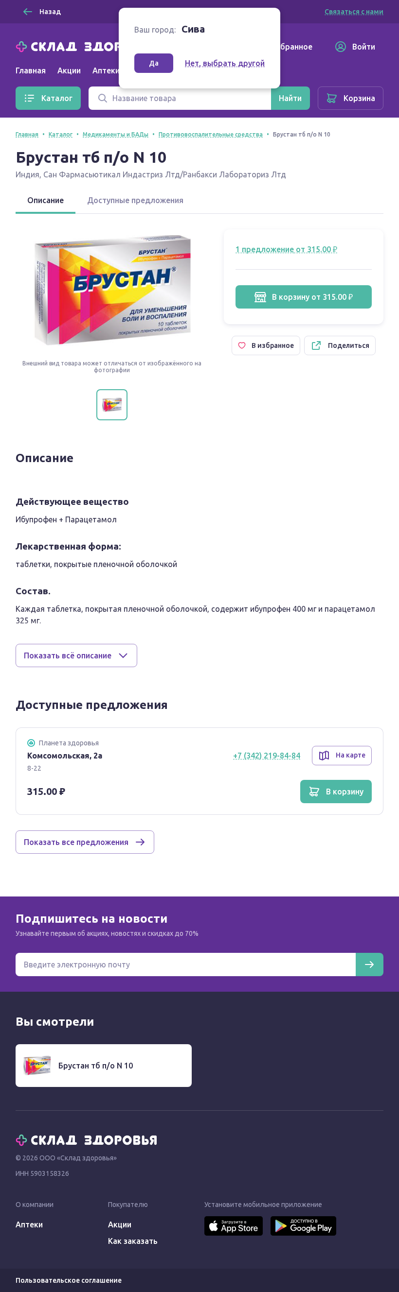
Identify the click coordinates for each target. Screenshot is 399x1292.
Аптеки (29, 1224)
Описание (45, 200)
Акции (69, 70)
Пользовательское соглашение (69, 1280)
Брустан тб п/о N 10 (95, 1065)
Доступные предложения (135, 200)
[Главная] (89, 45)
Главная (31, 70)
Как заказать (133, 1241)
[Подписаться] (369, 964)
